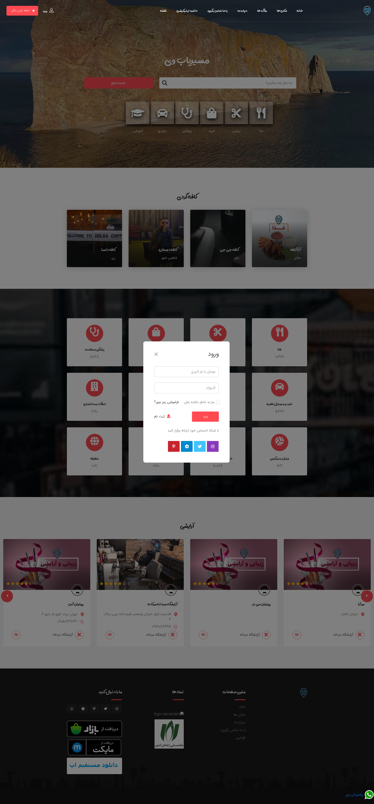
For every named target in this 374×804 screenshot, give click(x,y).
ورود (205, 416)
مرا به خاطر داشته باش (199, 402)
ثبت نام (159, 416)
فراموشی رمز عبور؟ (166, 402)
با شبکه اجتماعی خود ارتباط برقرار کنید (193, 430)
